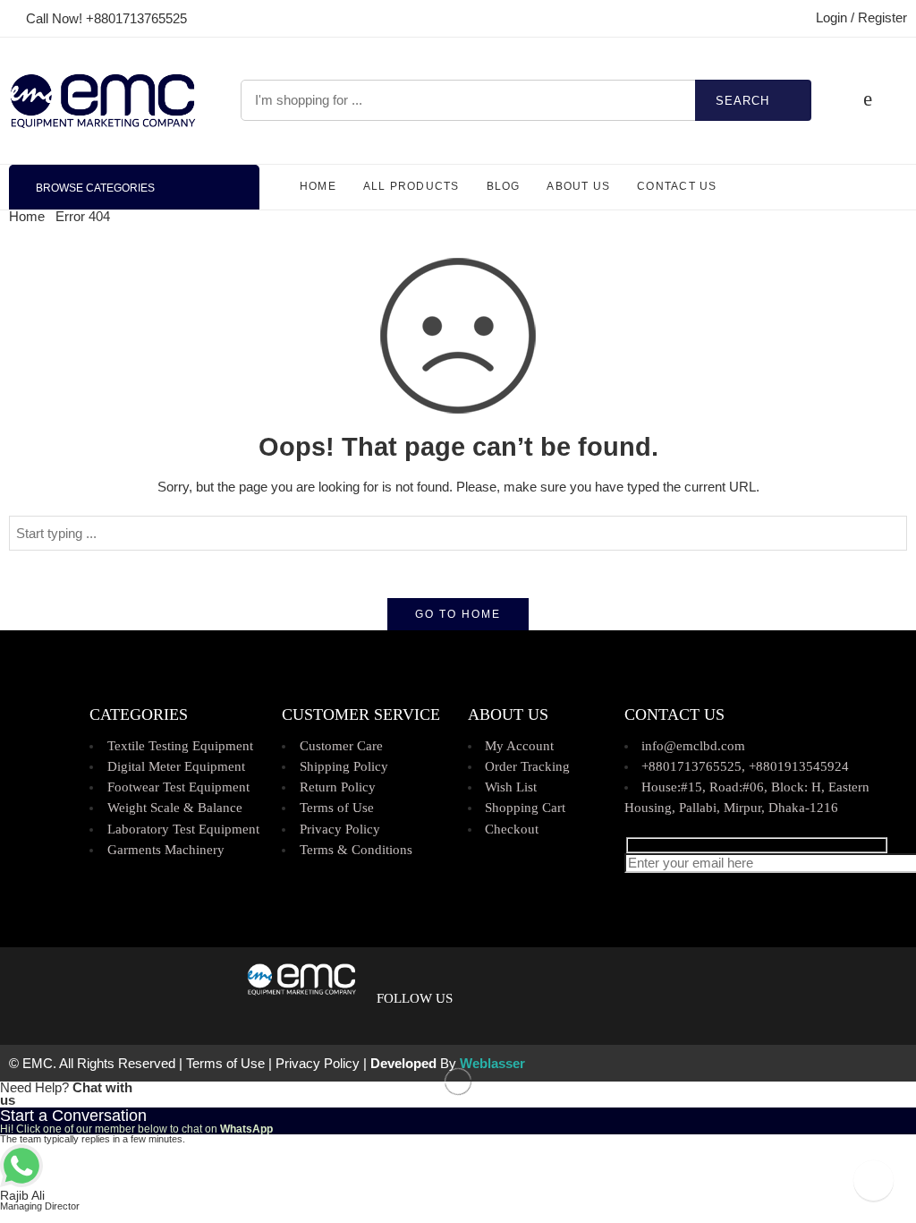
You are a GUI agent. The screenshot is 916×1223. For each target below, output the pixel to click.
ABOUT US (578, 186)
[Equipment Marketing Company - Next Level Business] (102, 100)
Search (742, 100)
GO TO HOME (458, 614)
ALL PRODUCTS (411, 186)
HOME (318, 186)
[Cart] (867, 100)
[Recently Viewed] (873, 1180)
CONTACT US (677, 186)
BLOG (504, 186)
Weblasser (492, 1063)
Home (27, 217)
